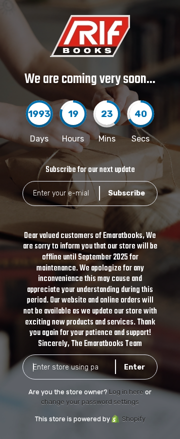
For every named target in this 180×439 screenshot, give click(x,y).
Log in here (126, 392)
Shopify (134, 418)
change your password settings (90, 402)
